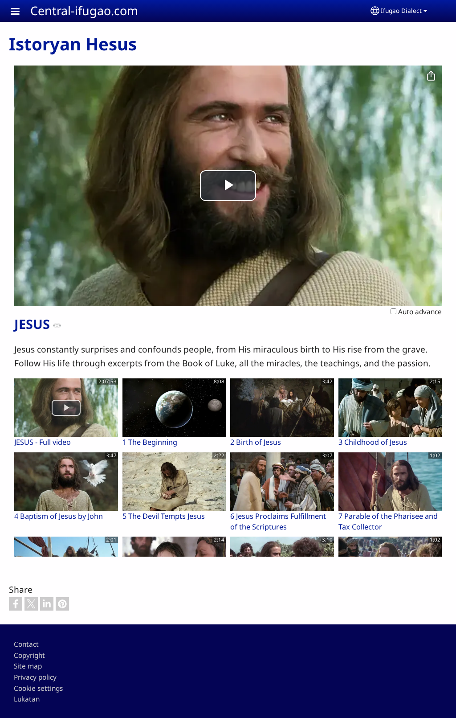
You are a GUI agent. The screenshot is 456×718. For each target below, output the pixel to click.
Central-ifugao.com (84, 10)
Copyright (29, 655)
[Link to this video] (57, 325)
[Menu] (20, 12)
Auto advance (419, 311)
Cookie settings (38, 688)
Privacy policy (35, 677)
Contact (26, 644)
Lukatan (27, 699)
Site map (28, 666)
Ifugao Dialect (401, 10)
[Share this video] (431, 76)
